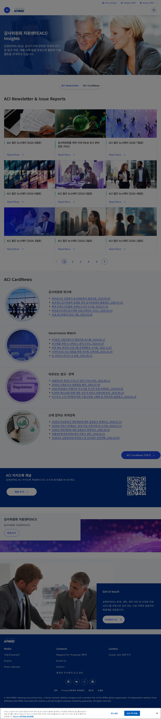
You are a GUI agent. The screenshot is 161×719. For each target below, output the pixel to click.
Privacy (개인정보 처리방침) (23, 716)
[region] (80, 713)
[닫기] (157, 713)
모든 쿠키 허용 (132, 713)
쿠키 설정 (114, 713)
